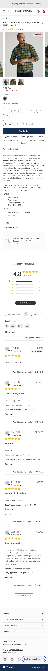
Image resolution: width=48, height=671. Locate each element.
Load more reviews (24, 595)
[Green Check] (5, 98)
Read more (21, 564)
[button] (5, 82)
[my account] (38, 11)
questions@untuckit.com (17, 644)
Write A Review (25, 303)
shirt (27, 326)
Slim (18, 124)
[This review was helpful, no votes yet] (36, 372)
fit (7, 326)
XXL (40, 111)
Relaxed (29, 124)
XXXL (7, 115)
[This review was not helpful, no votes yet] (40, 372)
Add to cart (24, 131)
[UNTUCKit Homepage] (24, 11)
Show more (10, 332)
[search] (9, 11)
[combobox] (34, 337)
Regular (8, 124)
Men (5, 18)
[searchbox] (14, 314)
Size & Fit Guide (12, 103)
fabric (20, 326)
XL (32, 111)
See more (9, 414)
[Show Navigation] (4, 11)
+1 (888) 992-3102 (16, 650)
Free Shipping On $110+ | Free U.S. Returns (24, 3)
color (13, 326)
